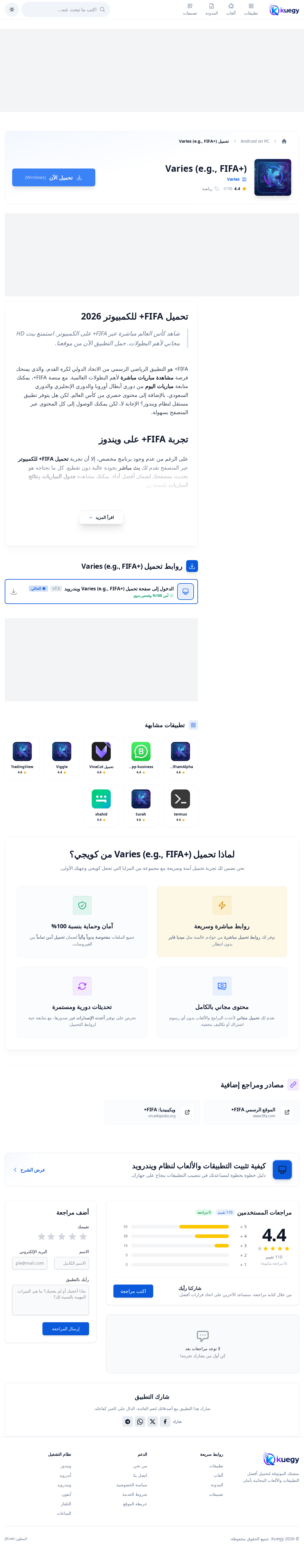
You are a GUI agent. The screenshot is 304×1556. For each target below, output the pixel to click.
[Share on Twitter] (152, 1421)
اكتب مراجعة (133, 1291)
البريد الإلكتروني (33, 1251)
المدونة (217, 1484)
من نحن (140, 1465)
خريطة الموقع (135, 1503)
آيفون (66, 1494)
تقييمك (83, 1226)
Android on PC (255, 141)
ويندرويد (64, 1484)
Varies (233, 179)
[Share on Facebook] (165, 1421)
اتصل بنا (140, 1475)
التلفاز (66, 1503)
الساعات (64, 1513)
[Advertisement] (152, 70)
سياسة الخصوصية (131, 1484)
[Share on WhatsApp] (140, 1421)
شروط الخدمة (134, 1494)
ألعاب (218, 1475)
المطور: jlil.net (16, 1538)
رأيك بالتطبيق (77, 1279)
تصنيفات (216, 1494)
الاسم (84, 1251)
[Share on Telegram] (127, 1421)
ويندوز (66, 1465)
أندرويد (65, 1475)
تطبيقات (216, 1465)
